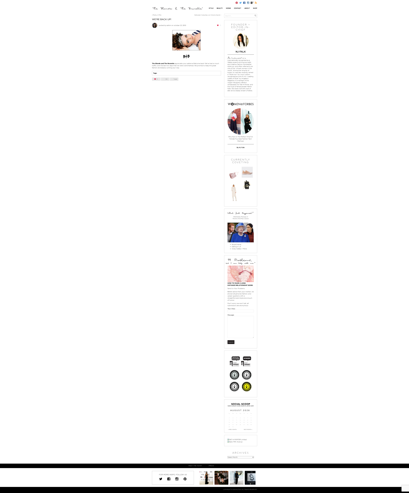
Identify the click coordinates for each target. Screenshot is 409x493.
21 (247, 422)
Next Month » (248, 429)
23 (229, 424)
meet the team (195, 466)
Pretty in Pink (157, 15)
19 (240, 422)
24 (233, 424)
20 (244, 422)
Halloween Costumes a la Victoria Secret (207, 15)
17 (232, 422)
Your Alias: (231, 309)
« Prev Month (232, 429)
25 (236, 424)
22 (251, 422)
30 (229, 426)
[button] (211, 8)
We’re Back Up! (161, 19)
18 (236, 422)
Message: (231, 315)
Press (211, 466)
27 (244, 424)
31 (232, 426)
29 (251, 424)
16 (229, 422)
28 (247, 424)
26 (240, 424)
